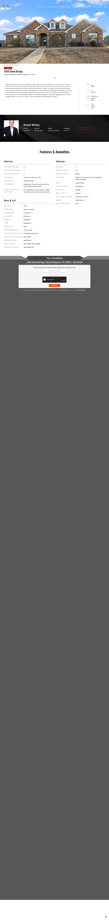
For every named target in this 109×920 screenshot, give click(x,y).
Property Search (65, 7)
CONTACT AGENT (85, 129)
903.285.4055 (38, 130)
